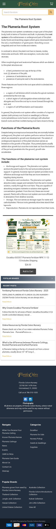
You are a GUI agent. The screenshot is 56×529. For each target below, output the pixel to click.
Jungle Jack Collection (11, 499)
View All (32, 507)
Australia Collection (37, 487)
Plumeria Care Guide (10, 458)
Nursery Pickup (36, 439)
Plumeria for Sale (37, 434)
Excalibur (34, 430)
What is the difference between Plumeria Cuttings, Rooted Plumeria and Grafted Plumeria (25, 343)
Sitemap (5, 471)
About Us (6, 462)
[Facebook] (25, 399)
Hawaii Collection (9, 503)
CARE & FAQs (7, 454)
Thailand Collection (10, 494)
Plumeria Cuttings (9, 441)
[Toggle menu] (4, 4)
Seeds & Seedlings (38, 443)
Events (5, 450)
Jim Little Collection (37, 503)
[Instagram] (30, 399)
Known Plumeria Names (12, 437)
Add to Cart (28, 271)
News (4, 446)
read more (6, 302)
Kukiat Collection (36, 499)
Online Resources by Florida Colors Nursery (21, 325)
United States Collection (12, 507)
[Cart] (52, 4)
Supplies (33, 447)
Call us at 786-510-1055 (28, 392)
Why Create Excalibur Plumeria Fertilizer (20, 308)
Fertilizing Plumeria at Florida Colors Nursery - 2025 (25, 290)
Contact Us (6, 467)
